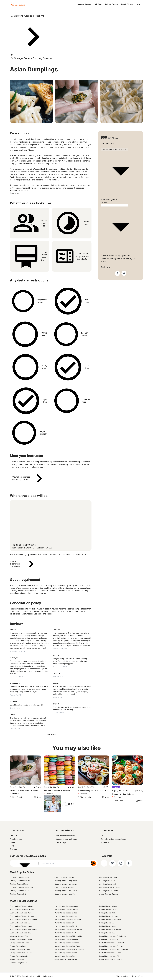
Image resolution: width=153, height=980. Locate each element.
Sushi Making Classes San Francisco (69, 949)
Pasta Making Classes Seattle (110, 953)
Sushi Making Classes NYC (20, 933)
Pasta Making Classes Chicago (66, 909)
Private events (16, 839)
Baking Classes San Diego (20, 949)
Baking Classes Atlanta (108, 906)
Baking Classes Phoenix (19, 943)
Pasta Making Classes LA (64, 923)
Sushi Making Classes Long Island (23, 919)
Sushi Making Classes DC (65, 956)
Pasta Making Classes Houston (67, 916)
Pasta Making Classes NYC (65, 933)
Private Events (111, 4)
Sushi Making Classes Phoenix (67, 939)
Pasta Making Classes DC (109, 956)
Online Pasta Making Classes (110, 959)
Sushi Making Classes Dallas (21, 913)
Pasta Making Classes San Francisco (113, 949)
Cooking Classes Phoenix (64, 887)
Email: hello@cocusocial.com (113, 839)
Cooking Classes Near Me (29, 15)
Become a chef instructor (66, 839)
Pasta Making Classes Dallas (66, 913)
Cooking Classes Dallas (108, 877)
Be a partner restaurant (65, 836)
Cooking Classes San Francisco (67, 891)
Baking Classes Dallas (107, 913)
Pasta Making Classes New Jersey (68, 929)
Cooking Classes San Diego (20, 891)
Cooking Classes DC (18, 894)
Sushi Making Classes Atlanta (21, 906)
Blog (12, 846)
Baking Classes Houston (108, 916)
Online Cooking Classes (108, 894)
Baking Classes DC (17, 959)
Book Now (105, 267)
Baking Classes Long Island (110, 919)
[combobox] (121, 147)
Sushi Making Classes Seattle (66, 953)
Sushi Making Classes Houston (22, 916)
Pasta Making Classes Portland (111, 943)
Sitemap (13, 849)
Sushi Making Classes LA (20, 923)
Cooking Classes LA (107, 881)
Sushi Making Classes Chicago (22, 909)
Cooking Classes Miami (19, 884)
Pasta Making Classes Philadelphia (112, 936)
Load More (50, 735)
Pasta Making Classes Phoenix (111, 939)
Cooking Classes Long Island (66, 881)
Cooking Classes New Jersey (66, 884)
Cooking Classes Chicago (64, 877)
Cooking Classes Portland (109, 887)
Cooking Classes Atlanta (19, 877)
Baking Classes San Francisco (22, 953)
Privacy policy (122, 976)
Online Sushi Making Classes (66, 959)
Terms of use (137, 976)
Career (13, 842)
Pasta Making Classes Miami (66, 926)
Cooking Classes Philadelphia (21, 887)
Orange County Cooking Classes (33, 58)
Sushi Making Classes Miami (21, 926)
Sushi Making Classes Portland (67, 943)
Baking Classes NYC (107, 933)
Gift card (13, 836)
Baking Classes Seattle (19, 956)
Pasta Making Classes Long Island (68, 919)
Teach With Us (127, 4)
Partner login (60, 842)
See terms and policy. (43, 614)
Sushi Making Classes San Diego (67, 946)
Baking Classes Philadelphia (21, 939)
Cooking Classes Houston (20, 881)
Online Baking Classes (18, 963)
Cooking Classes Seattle (108, 891)
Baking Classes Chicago (108, 909)
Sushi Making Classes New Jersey (23, 929)
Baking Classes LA (106, 923)
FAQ (138, 4)
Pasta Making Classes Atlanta (66, 906)
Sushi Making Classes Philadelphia (68, 936)
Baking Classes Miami (107, 926)
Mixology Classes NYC (19, 936)
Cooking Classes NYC (107, 884)
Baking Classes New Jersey (110, 929)
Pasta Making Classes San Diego (112, 946)
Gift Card (98, 4)
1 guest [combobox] (104, 203)
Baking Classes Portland (19, 946)
